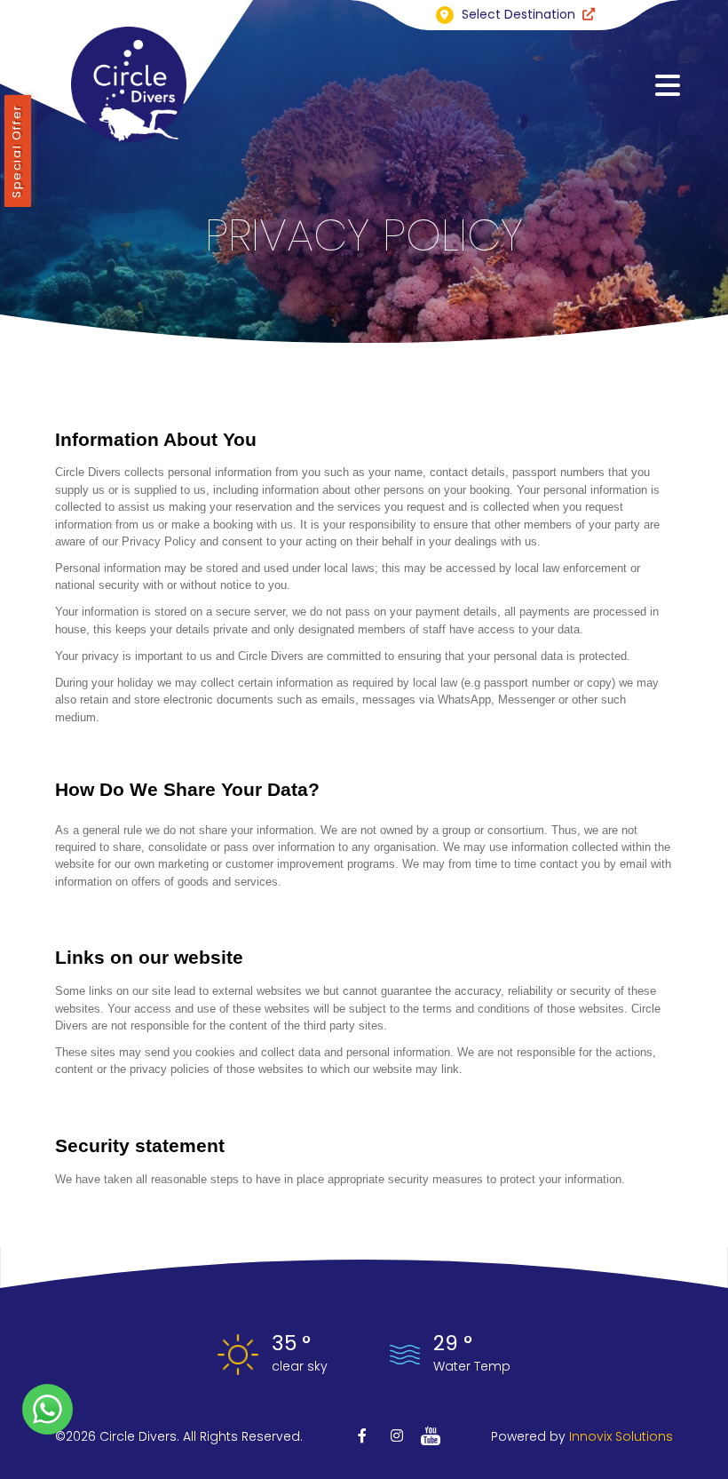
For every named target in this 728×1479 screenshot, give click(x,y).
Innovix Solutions (621, 1436)
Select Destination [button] (518, 14)
